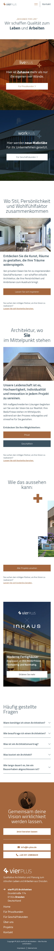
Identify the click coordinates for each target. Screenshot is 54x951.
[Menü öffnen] (36, 4)
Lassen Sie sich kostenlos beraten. (18, 308)
